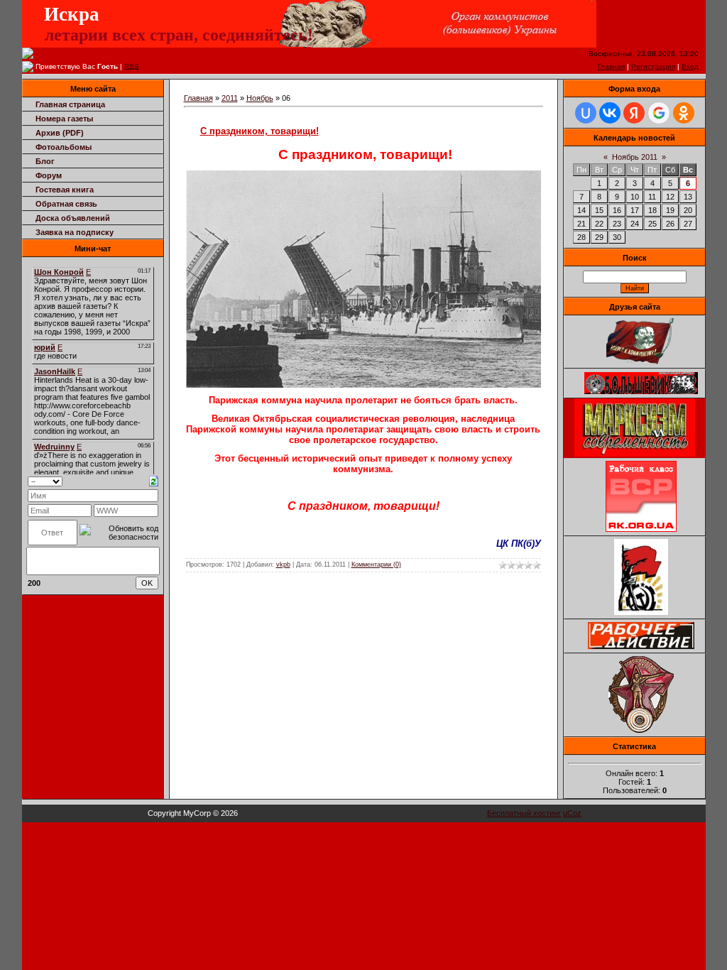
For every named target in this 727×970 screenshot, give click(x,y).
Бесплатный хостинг (524, 813)
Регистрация (653, 66)
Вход (690, 66)
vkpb (283, 564)
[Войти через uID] (585, 113)
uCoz (572, 813)
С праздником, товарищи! (259, 131)
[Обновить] (153, 480)
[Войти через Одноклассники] (683, 113)
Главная (611, 66)
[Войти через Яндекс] (634, 113)
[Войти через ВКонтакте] (610, 113)
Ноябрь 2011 (634, 157)
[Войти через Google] (658, 113)
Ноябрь (259, 98)
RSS (131, 66)
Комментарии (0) (376, 564)
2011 (230, 98)
